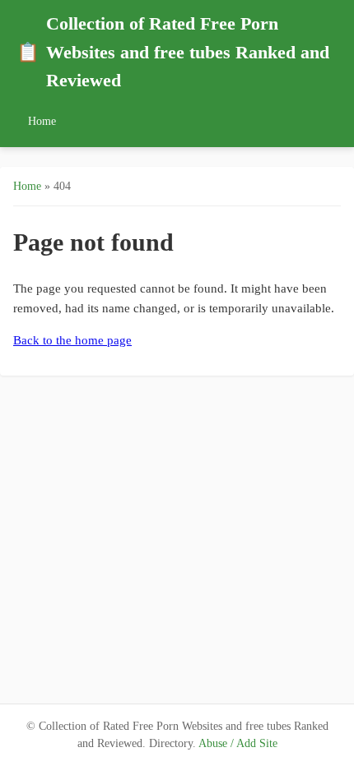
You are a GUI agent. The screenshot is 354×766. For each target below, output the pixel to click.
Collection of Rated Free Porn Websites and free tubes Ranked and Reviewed (172, 52)
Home (42, 120)
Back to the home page (72, 340)
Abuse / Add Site (237, 743)
